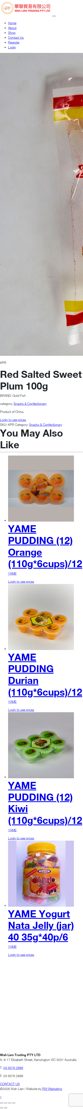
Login (12, 47)
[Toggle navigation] (54, 16)
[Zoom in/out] (1, 1103)
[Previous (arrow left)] (1, 1107)
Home (12, 23)
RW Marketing (52, 1089)
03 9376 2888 (13, 1068)
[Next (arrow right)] (5, 1107)
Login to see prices (13, 420)
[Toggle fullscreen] (5, 1103)
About (12, 28)
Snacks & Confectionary (30, 403)
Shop (12, 33)
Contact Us (16, 37)
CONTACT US (10, 1084)
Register (14, 42)
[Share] (9, 1103)
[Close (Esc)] (13, 1103)
